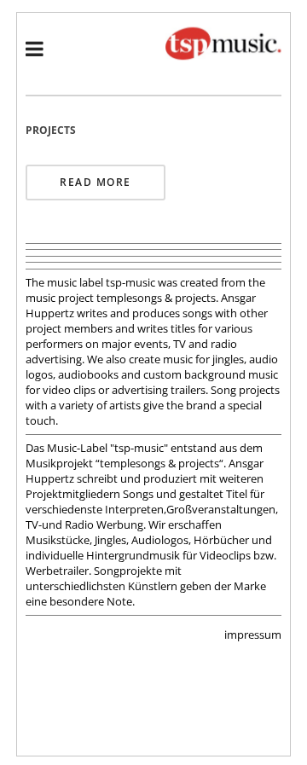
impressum (252, 634)
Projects (51, 130)
